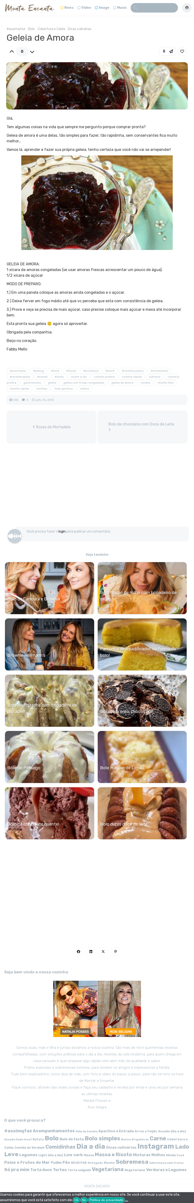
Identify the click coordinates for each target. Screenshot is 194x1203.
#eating (38, 370)
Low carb (73, 1154)
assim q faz (79, 376)
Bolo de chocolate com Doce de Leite (141, 424)
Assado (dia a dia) (172, 1131)
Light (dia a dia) (50, 1155)
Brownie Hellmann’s (26, 655)
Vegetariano (134, 1170)
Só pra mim (16, 1169)
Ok (76, 1200)
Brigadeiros (140, 1139)
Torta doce (41, 1170)
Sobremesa (132, 1161)
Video (86, 8)
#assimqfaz (16, 29)
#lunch (110, 370)
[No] (126, 1201)
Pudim (56, 1163)
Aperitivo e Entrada (116, 1131)
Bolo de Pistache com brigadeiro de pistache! (42, 708)
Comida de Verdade (29, 1147)
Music (122, 8)
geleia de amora (122, 382)
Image (104, 8)
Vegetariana (107, 1169)
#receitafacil (159, 370)
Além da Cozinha (86, 1131)
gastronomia (32, 382)
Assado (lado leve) (18, 1139)
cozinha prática (104, 376)
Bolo (31, 29)
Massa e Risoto (113, 1154)
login (62, 531)
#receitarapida (20, 376)
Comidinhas (60, 1147)
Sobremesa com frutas (166, 1162)
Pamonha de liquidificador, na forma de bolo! (138, 652)
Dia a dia (90, 1146)
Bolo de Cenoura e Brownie (33, 599)
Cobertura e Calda (51, 29)
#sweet (42, 376)
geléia (52, 382)
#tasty (59, 376)
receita (145, 382)
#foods (71, 370)
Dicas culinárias (79, 29)
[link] (182, 51)
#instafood (90, 370)
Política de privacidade (106, 1200)
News (69, 8)
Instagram (155, 1146)
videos (84, 388)
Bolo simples (102, 1138)
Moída (171, 1155)
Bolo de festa (72, 1139)
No (84, 1200)
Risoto (109, 1162)
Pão (66, 1162)
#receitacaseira (133, 370)
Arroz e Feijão (146, 1131)
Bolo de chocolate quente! (33, 824)
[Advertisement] (97, 487)
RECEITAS (79, 1162)
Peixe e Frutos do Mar (27, 1162)
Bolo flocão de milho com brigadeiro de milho (138, 596)
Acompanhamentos (54, 1130)
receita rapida (19, 388)
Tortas (60, 1169)
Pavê (180, 1155)
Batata (38, 1139)
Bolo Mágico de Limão (122, 767)
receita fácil (165, 382)
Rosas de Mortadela (53, 427)
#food (55, 370)
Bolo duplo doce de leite (124, 824)
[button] (167, 51)
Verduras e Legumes (166, 1170)
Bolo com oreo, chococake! (126, 711)
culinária (154, 376)
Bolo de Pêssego (23, 767)
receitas (41, 388)
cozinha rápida (132, 376)
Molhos (158, 1155)
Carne (158, 1138)
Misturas (141, 1155)
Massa (89, 1155)
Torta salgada (79, 1170)
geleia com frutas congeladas (83, 382)
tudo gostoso (63, 388)
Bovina (126, 1139)
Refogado (95, 1162)
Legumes (28, 1155)
